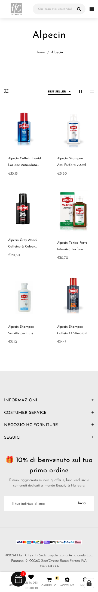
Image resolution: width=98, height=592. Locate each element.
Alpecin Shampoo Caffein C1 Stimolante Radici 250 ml (73, 333)
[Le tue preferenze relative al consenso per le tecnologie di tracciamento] (89, 583)
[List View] (92, 92)
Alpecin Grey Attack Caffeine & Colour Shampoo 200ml (22, 246)
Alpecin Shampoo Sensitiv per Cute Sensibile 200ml (21, 333)
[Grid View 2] (82, 92)
